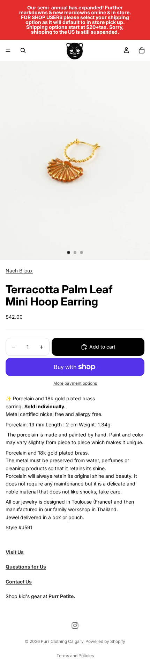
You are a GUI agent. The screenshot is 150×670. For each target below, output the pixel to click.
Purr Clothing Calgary (62, 641)
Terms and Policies (75, 655)
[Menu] (8, 50)
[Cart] (141, 50)
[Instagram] (75, 625)
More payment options (75, 383)
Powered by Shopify (105, 641)
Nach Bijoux (19, 270)
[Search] (23, 50)
